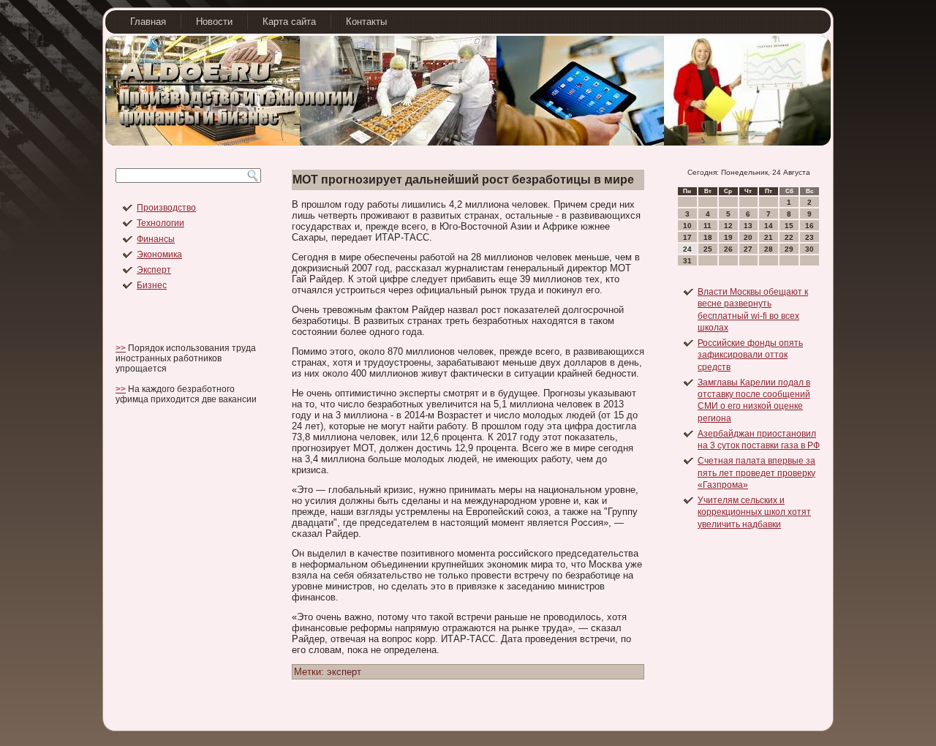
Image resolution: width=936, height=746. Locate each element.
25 (707, 249)
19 (728, 237)
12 (728, 226)
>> (121, 348)
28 (768, 249)
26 (728, 249)
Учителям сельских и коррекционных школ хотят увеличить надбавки (754, 512)
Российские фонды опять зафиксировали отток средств (750, 355)
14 (768, 226)
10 (687, 226)
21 (768, 237)
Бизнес (152, 285)
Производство (166, 208)
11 (707, 226)
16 (809, 226)
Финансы (156, 239)
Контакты (366, 21)
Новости (214, 21)
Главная (148, 21)
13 (748, 226)
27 (748, 249)
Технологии (160, 223)
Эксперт (154, 270)
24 (687, 249)
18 (707, 237)
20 (748, 237)
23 (809, 237)
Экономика (159, 254)
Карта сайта (289, 21)
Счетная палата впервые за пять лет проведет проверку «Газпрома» (756, 473)
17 (687, 237)
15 (789, 226)
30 (809, 249)
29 (789, 249)
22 (789, 237)
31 (687, 261)
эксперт (344, 671)
